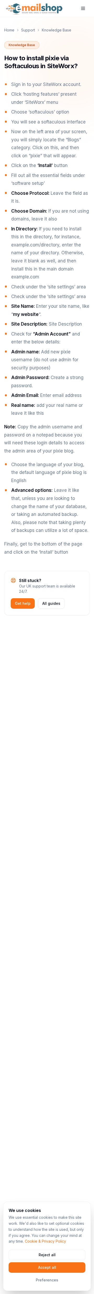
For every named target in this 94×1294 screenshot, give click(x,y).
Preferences (47, 1280)
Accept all (47, 1267)
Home (9, 30)
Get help (23, 603)
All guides (51, 603)
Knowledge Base (56, 30)
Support (28, 30)
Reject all (47, 1255)
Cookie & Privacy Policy (45, 1241)
